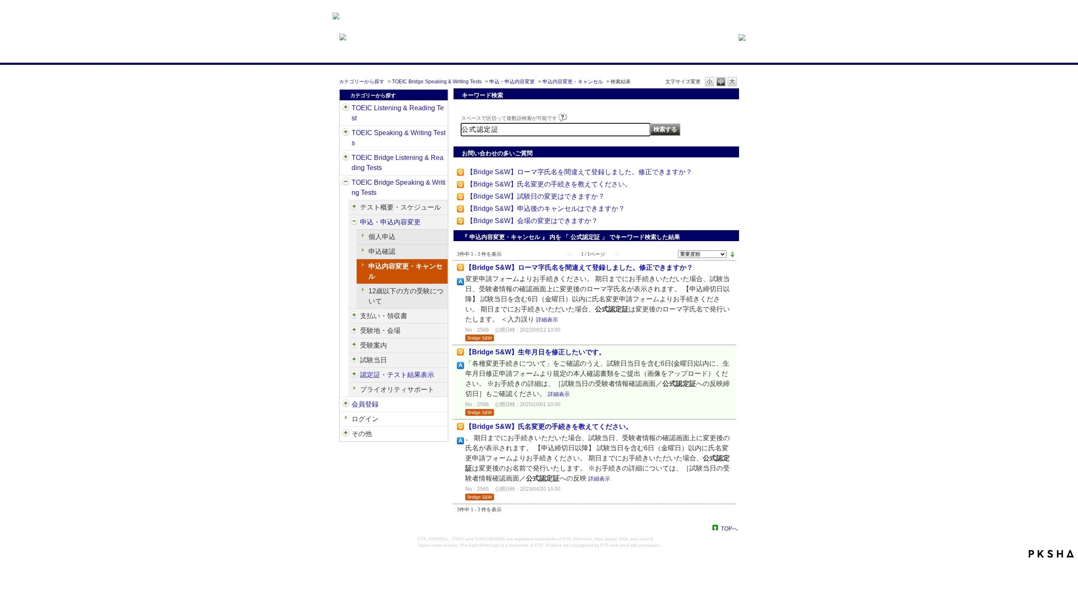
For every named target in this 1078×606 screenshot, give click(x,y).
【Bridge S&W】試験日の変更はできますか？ (536, 196)
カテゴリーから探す (361, 82)
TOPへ (729, 528)
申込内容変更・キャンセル (572, 82)
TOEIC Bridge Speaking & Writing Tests (437, 82)
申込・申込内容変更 (512, 82)
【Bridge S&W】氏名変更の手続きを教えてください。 (549, 184)
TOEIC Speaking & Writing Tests (399, 137)
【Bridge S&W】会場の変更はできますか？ (532, 220)
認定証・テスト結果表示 (397, 374)
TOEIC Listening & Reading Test (398, 113)
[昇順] (732, 252)
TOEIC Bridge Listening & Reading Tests (397, 162)
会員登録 (365, 404)
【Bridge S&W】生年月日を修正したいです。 (535, 352)
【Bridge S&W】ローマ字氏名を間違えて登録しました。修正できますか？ (579, 171)
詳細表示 (547, 319)
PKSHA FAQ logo (1051, 553)
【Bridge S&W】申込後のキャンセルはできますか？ (546, 208)
